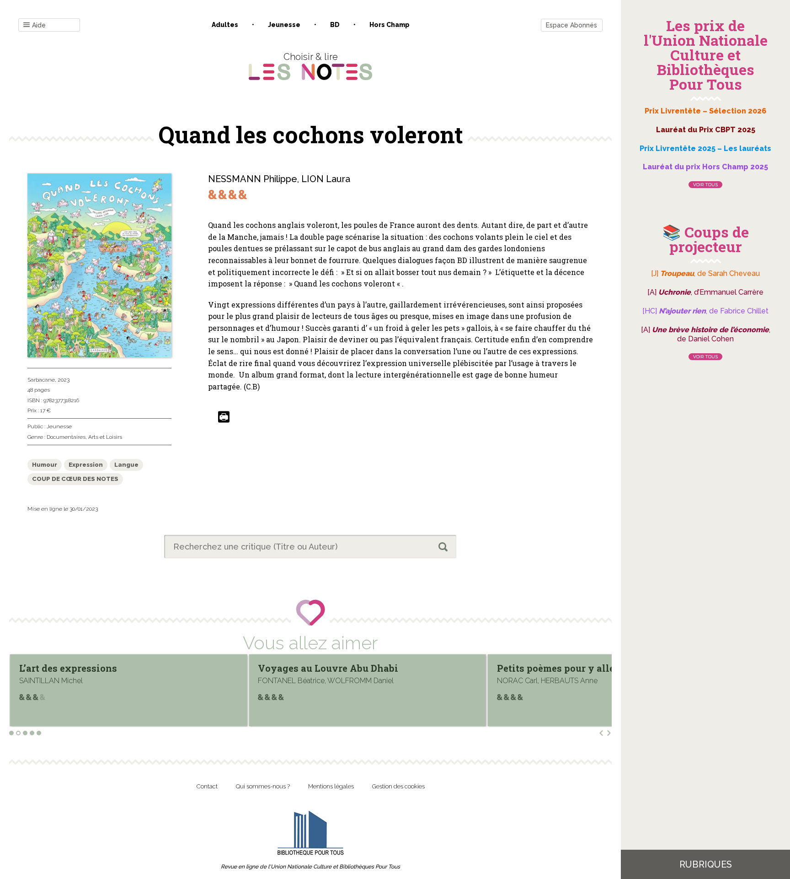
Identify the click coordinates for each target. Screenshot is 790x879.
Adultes (225, 24)
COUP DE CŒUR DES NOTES (75, 478)
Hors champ (389, 24)
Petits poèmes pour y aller (318, 668)
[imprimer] (224, 417)
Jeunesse (284, 24)
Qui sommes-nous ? (263, 786)
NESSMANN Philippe (252, 178)
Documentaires (66, 437)
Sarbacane (41, 380)
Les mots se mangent (545, 668)
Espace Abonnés (571, 25)
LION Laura (325, 178)
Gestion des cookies (398, 786)
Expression (86, 464)
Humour (44, 464)
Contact (207, 786)
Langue (126, 464)
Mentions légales (331, 786)
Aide (39, 25)
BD (335, 24)
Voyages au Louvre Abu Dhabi (89, 668)
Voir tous (705, 184)
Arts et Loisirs (105, 437)
